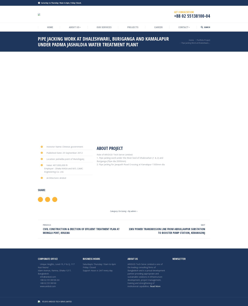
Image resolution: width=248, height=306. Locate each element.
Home (191, 40)
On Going (122, 211)
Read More (155, 286)
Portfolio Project (203, 40)
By (132, 211)
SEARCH (207, 27)
